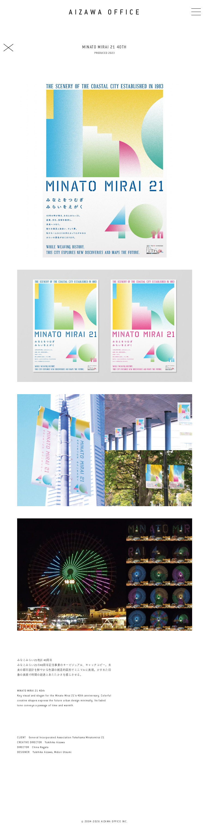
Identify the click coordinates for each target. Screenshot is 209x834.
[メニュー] (196, 11)
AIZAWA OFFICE (105, 12)
